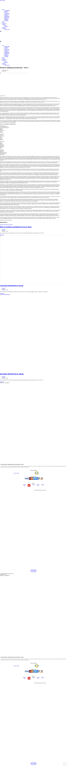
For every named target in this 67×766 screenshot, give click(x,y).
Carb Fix (5, 35)
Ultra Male (6, 14)
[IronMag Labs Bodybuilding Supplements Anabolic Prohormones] (3, 1)
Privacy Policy (33, 559)
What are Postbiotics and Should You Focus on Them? (16, 215)
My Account (4, 17)
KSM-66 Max (6, 10)
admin (4, 275)
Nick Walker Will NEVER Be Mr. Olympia (12, 362)
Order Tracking (6, 23)
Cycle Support (6, 36)
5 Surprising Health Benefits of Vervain (11, 273)
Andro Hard (6, 5)
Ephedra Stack (6, 9)
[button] (4, 3)
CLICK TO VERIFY (16, 460)
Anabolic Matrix (7, 4)
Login (5, 19)
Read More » (2, 222)
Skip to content (2, 0)
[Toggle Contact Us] (18, 51)
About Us (4, 21)
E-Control (6, 8)
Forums (3, 16)
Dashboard (6, 20)
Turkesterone (6, 13)
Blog (3, 15)
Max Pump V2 (6, 11)
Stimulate (5, 12)
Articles (3, 217)
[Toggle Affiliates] (18, 48)
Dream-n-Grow (7, 7)
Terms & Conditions (33, 558)
